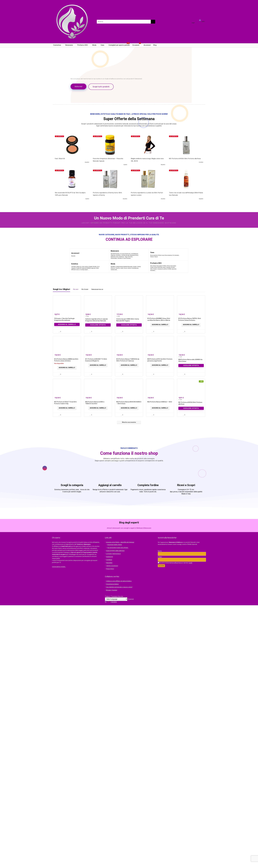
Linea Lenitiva (85, 266)
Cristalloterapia (134, 253)
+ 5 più (87, 316)
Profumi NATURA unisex (159, 267)
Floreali (155, 269)
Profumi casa (161, 255)
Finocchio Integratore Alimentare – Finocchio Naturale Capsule (108, 160)
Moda (94, 45)
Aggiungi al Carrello (160, 324)
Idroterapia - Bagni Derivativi (126, 256)
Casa (102, 45)
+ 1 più (180, 357)
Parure (125, 268)
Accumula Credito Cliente (114, 544)
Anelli (122, 268)
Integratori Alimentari (116, 255)
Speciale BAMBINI (86, 268)
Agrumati (174, 269)
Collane (139, 266)
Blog (155, 45)
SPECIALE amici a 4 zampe (77, 269)
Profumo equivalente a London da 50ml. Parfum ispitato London (147, 194)
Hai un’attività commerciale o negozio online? (119, 587)
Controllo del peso (125, 255)
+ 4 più (118, 316)
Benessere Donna (134, 255)
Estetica (74, 264)
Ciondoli (135, 266)
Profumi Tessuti (154, 256)
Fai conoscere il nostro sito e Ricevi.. (117, 547)
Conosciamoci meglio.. (59, 566)
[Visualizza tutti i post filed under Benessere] (143, 254)
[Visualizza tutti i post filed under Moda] (144, 266)
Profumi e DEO (82, 45)
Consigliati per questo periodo (119, 44)
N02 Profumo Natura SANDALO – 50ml (159, 402)
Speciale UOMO (95, 268)
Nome (160, 551)
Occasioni (136, 44)
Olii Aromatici (175, 255)
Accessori (147, 45)
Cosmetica (57, 45)
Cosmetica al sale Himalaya (124, 258)
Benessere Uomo (114, 256)
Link (190, 563)
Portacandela (114, 258)
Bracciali (113, 268)
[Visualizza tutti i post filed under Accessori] (104, 254)
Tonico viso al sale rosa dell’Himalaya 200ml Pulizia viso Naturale (186, 194)
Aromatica (152, 270)
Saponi (86, 269)
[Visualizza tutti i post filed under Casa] (184, 254)
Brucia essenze (153, 255)
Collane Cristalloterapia (132, 268)
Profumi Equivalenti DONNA (159, 266)
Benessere (69, 45)
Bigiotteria (113, 266)
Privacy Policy (110, 569)
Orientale (168, 267)
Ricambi (73, 256)
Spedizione (109, 556)
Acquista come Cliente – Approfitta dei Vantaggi (120, 542)
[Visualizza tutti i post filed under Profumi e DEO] (182, 267)
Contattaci (109, 559)
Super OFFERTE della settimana (115, 550)
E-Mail (160, 557)
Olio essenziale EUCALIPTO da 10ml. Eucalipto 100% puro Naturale (70, 194)
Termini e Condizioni (112, 566)
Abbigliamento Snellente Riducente (124, 266)
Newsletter (109, 562)
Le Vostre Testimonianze (113, 553)
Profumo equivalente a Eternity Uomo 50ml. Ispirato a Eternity (107, 194)
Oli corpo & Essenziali (125, 253)
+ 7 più (180, 399)
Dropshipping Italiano (112, 584)
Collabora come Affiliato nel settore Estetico (119, 581)
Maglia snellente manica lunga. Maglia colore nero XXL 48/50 (147, 160)
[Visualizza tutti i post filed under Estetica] (104, 266)
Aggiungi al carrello (67, 324)
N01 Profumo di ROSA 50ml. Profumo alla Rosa (185, 158)
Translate (113, 602)
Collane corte (114, 269)
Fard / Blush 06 (60, 158)
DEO (151, 266)
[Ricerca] (153, 22)
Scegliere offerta (98, 325)
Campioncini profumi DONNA (164, 269)
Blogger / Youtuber (111, 590)
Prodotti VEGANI (92, 266)
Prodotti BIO (79, 268)
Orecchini (117, 268)
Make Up (79, 266)
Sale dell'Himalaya (115, 253)
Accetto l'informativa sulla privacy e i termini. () (175, 563)
